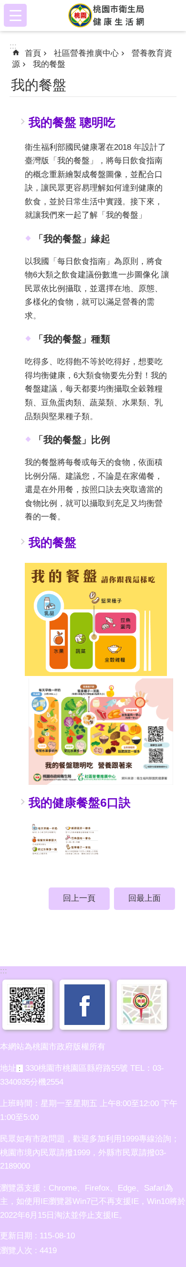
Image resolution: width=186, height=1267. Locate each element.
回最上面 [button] (144, 898)
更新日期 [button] (16, 1235)
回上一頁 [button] (79, 898)
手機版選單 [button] (15, 15)
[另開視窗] (27, 1021)
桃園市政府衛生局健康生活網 (108, 15)
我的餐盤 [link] (49, 64)
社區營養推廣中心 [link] (86, 53)
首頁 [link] (33, 53)
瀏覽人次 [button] (16, 1250)
